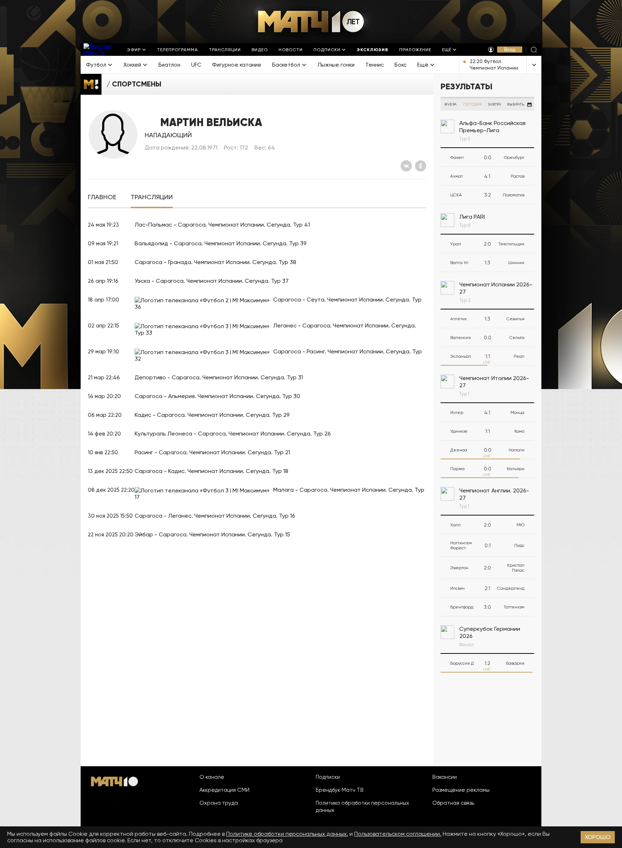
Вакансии (444, 777)
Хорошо (597, 837)
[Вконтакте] (406, 165)
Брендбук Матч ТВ (340, 790)
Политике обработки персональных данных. (287, 833)
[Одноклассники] (420, 165)
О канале (211, 777)
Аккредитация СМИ (224, 790)
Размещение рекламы (461, 790)
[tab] (102, 197)
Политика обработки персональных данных (362, 806)
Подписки (328, 777)
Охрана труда (218, 803)
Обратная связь (453, 803)
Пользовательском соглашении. (397, 833)
